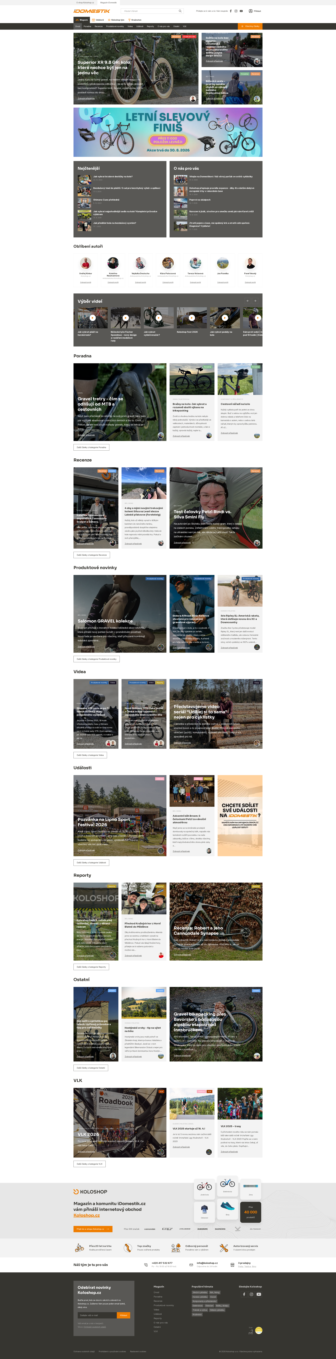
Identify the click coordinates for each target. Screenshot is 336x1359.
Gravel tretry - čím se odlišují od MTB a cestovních (100, 404)
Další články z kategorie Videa (90, 755)
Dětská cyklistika (217, 1310)
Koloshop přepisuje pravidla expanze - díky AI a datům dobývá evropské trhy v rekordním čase (221, 189)
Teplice (247, 1266)
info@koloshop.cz (207, 1263)
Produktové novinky (115, 26)
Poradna (87, 26)
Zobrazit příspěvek (86, 98)
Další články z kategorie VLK (89, 1164)
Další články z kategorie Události (91, 862)
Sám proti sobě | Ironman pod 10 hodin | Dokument (190, 333)
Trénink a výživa (200, 1310)
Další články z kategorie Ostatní (91, 1068)
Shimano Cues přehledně (106, 199)
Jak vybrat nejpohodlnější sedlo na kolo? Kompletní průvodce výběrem (125, 213)
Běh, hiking (214, 1292)
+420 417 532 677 (162, 1263)
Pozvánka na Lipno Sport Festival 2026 (104, 822)
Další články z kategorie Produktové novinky (96, 659)
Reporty (150, 26)
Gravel (213, 1297)
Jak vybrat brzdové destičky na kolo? (113, 176)
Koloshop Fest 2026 (121, 332)
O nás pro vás (164, 26)
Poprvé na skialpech (200, 199)
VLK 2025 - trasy (231, 1126)
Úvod (77, 26)
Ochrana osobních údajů (84, 1351)
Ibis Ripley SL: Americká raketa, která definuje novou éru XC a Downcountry (240, 619)
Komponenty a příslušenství (204, 1301)
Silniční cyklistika (200, 1292)
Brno (254, 1266)
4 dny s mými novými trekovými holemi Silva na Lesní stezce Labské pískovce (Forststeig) (144, 511)
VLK (184, 26)
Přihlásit (123, 1315)
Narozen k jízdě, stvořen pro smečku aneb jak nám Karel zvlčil (221, 211)
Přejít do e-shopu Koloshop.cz (90, 1229)
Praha (240, 1266)
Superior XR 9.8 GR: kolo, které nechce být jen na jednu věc (104, 67)
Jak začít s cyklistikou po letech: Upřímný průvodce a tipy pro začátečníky (94, 1024)
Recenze (99, 26)
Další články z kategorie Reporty (91, 967)
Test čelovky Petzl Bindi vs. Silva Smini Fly (202, 514)
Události (139, 26)
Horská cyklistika (200, 1297)
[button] (248, 301)
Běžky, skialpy (222, 1306)
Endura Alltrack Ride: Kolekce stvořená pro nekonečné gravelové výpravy (191, 619)
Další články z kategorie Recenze (92, 555)
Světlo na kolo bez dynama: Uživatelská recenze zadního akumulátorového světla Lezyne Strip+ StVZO (217, 46)
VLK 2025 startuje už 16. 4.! (189, 1128)
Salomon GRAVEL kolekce (105, 621)
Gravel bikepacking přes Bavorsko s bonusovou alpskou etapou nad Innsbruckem (200, 1021)
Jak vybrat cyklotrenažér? (86, 333)
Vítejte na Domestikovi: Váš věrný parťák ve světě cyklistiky (221, 176)
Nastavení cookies (138, 1351)
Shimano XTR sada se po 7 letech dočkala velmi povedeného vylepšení (223, 335)
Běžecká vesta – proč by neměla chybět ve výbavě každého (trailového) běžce (217, 87)
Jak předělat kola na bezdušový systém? (114, 223)
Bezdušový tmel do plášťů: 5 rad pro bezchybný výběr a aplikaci (126, 188)
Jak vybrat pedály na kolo (155, 333)
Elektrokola (198, 1306)
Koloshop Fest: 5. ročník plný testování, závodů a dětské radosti (94, 923)
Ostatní (176, 26)
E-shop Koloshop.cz (85, 2)
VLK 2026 (88, 1134)
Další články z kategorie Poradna (91, 447)
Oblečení (209, 1306)
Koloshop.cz (87, 1215)
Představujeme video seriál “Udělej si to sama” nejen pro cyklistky (200, 712)
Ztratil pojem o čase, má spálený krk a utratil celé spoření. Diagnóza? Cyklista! (219, 224)
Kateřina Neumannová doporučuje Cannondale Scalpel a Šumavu (92, 518)
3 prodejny (244, 1263)
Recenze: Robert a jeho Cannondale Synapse (198, 930)
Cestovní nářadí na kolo (235, 404)
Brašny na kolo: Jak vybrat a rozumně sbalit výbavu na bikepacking (190, 407)
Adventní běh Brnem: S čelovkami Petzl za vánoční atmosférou (189, 819)
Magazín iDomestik (108, 2)
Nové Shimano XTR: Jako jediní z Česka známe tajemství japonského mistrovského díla (144, 711)
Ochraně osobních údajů (95, 1327)
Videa (130, 26)
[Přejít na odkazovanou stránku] (244, 1294)
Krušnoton (197, 1314)
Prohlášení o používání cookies (112, 1351)
